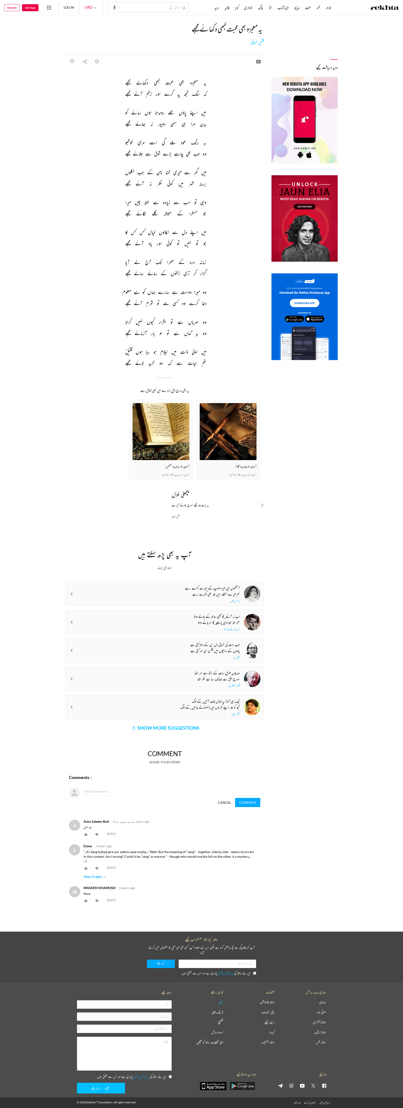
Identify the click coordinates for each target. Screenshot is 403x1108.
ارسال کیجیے (96, 1088)
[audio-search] (114, 7)
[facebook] (324, 1085)
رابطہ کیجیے (269, 1022)
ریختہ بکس (321, 1042)
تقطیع (220, 1022)
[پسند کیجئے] (71, 61)
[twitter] (313, 1085)
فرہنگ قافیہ (217, 1012)
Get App (30, 7)
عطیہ (221, 1002)
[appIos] (213, 1086)
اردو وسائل (217, 1032)
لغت (308, 7)
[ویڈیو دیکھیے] (258, 61)
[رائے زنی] (97, 61)
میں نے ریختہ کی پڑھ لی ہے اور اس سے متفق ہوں (216, 973)
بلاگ (260, 7)
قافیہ (227, 7)
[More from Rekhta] (49, 7)
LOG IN (69, 7)
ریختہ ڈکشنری (319, 1022)
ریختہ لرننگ (320, 1032)
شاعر (328, 7)
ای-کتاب (283, 7)
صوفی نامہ (321, 1012)
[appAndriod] (242, 1086)
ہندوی (322, 1002)
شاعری (248, 7)
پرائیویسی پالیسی (225, 973)
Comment (247, 802)
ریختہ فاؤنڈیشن (267, 1002)
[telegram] (280, 1085)
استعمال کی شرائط (310, 1102)
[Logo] (384, 8)
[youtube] (302, 1085)
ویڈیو (296, 7)
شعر (318, 7)
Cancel (224, 802)
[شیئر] (84, 61)
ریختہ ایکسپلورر (267, 1042)
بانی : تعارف (267, 1012)
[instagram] (291, 1085)
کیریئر (271, 1032)
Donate (12, 7)
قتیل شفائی (257, 42)
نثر (270, 7)
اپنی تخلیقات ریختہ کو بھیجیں (209, 1042)
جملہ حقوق (297, 1102)
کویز (237, 7)
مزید (217, 7)
